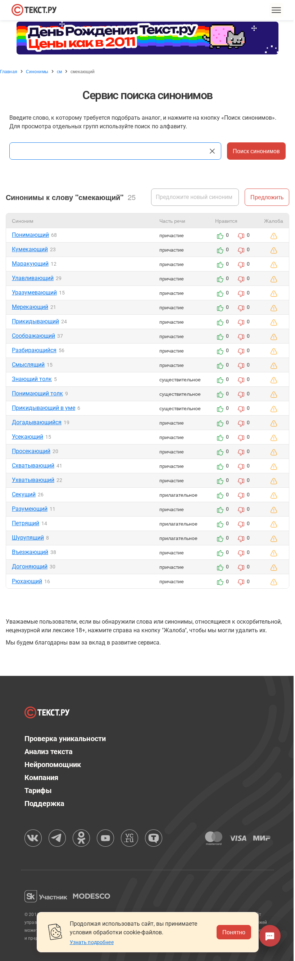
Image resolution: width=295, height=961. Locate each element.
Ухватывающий (33, 480)
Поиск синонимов (256, 151)
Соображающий (33, 335)
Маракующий (30, 263)
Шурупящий (28, 537)
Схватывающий (33, 465)
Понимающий (30, 234)
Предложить (266, 197)
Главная (8, 71)
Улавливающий (33, 278)
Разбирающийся (34, 350)
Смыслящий (28, 364)
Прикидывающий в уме (43, 407)
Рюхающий (27, 581)
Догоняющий (29, 566)
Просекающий (31, 451)
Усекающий (27, 436)
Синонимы (37, 71)
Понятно (233, 932)
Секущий (24, 494)
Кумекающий (30, 249)
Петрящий (25, 523)
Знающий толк (32, 379)
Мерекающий (30, 307)
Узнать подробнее (92, 942)
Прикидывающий (35, 321)
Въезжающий (30, 552)
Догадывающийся (37, 422)
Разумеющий (29, 508)
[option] (147, 38)
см (59, 71)
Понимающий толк (37, 393)
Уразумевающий (34, 292)
